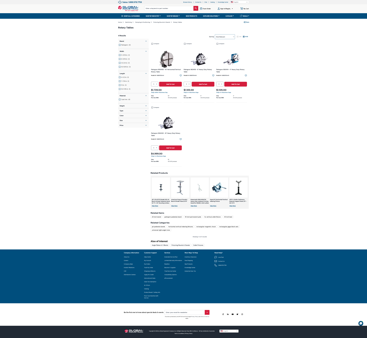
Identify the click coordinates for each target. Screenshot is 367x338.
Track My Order (148, 268)
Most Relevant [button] (220, 37)
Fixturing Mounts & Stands (161, 22)
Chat (205, 2)
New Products (188, 264)
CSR (125, 271)
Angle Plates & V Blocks (160, 245)
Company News (128, 264)
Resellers (167, 264)
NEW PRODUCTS (191, 16)
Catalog (212, 2)
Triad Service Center (170, 271)
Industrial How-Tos (190, 271)
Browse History (187, 2)
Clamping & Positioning (142, 22)
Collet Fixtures (198, 245)
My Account (147, 260)
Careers (126, 260)
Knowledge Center (223, 2)
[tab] (239, 37)
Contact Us (198, 2)
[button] (239, 2)
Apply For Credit (149, 275)
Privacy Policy (194, 316)
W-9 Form (147, 285)
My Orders (147, 264)
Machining (128, 22)
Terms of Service (205, 316)
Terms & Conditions (180, 333)
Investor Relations (129, 268)
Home (120, 22)
